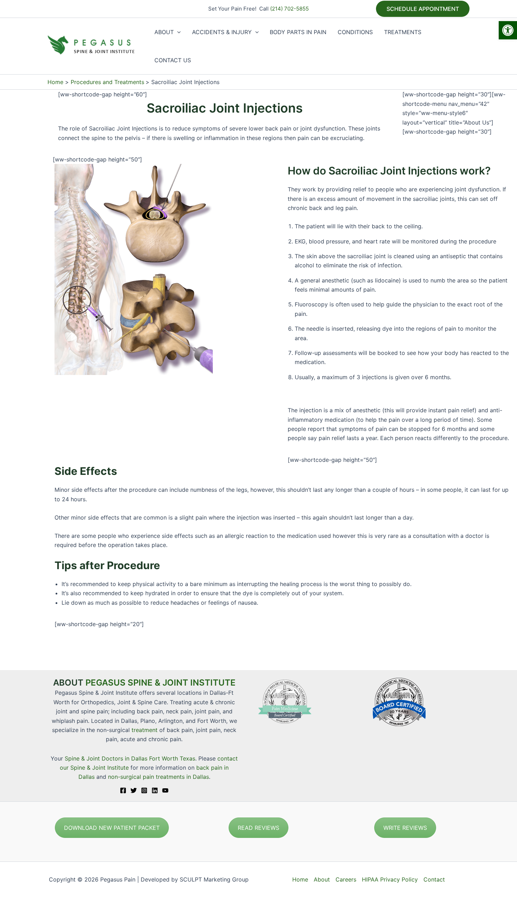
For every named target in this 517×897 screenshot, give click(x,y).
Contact (434, 879)
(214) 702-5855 (289, 8)
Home (300, 879)
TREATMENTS (402, 32)
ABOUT (164, 32)
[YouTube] (165, 790)
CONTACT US (172, 60)
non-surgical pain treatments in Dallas (158, 776)
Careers (346, 879)
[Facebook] (123, 790)
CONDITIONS (355, 32)
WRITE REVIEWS (405, 827)
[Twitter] (133, 790)
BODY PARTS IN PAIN (298, 32)
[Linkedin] (155, 790)
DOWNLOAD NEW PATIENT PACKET (112, 827)
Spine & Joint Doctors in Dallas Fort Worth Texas (130, 758)
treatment (145, 729)
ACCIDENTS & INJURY (222, 32)
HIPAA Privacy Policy (390, 879)
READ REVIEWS (258, 827)
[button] (508, 30)
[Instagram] (144, 790)
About (322, 879)
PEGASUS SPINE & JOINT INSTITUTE (160, 682)
